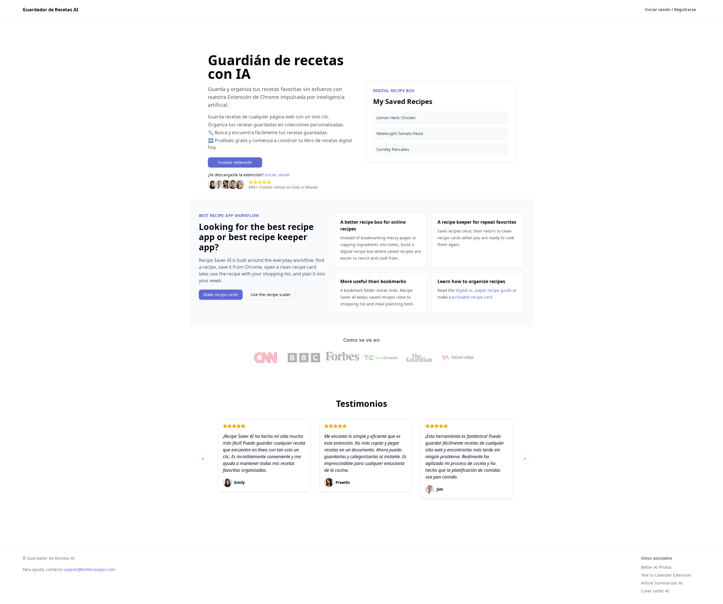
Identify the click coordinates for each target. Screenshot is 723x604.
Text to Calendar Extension (666, 575)
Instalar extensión (235, 162)
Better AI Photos (656, 567)
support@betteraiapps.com (89, 569)
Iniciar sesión (277, 174)
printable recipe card (472, 297)
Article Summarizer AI (662, 583)
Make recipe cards (220, 294)
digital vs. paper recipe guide (483, 290)
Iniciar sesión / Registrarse (670, 9)
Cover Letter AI (655, 591)
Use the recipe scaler (271, 294)
